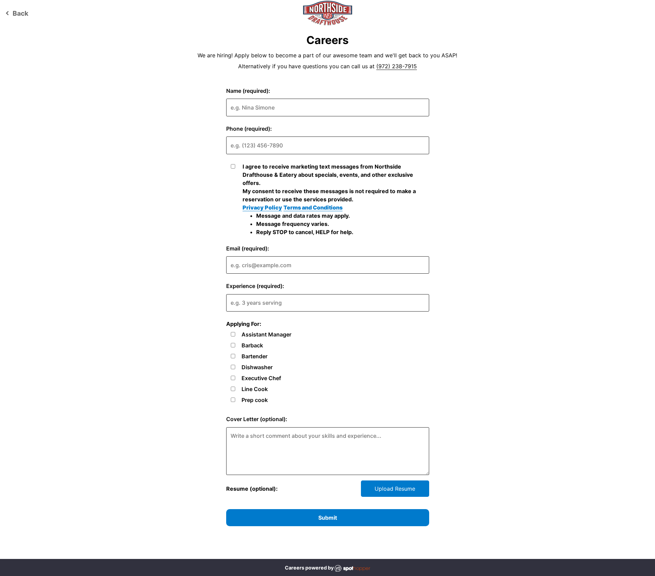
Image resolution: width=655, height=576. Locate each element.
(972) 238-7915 (396, 66)
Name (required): (248, 90)
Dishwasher (257, 367)
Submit (327, 517)
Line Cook (255, 389)
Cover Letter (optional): (256, 419)
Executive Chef (261, 378)
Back (15, 13)
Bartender (254, 356)
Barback (252, 345)
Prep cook (255, 400)
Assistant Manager (266, 334)
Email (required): (247, 248)
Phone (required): (249, 128)
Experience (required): (255, 286)
